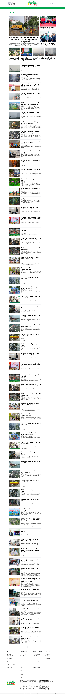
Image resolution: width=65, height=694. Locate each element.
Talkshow (21, 670)
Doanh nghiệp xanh (48, 657)
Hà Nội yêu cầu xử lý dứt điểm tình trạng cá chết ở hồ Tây (30, 316)
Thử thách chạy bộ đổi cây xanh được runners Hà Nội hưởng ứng (29, 287)
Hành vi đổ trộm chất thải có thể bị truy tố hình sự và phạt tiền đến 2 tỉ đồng (30, 170)
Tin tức (8, 651)
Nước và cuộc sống (23, 651)
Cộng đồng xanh (9, 661)
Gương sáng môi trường (11, 664)
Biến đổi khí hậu (9, 658)
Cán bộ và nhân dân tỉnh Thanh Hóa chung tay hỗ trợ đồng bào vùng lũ (30, 141)
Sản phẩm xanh (47, 658)
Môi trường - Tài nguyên (37, 651)
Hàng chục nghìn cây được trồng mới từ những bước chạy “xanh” (30, 268)
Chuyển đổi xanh (47, 654)
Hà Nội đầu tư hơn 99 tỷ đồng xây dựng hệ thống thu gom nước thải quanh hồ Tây (30, 103)
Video (21, 667)
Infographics (10, 667)
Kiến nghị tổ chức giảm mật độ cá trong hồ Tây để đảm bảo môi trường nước (30, 132)
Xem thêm (24, 646)
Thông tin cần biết (36, 667)
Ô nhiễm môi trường (36, 655)
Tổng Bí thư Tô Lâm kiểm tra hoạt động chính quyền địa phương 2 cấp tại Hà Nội (30, 84)
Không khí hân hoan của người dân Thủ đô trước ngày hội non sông (30, 619)
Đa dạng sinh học (35, 657)
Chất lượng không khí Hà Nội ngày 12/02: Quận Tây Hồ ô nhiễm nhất (30, 113)
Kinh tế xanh (47, 651)
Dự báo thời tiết (22, 677)
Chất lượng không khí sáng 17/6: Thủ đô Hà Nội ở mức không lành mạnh (30, 94)
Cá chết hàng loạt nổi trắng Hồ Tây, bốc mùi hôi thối (30, 344)
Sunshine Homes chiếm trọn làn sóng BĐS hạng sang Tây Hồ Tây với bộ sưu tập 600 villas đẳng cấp (30, 519)
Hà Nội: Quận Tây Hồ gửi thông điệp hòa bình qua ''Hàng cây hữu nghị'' (30, 258)
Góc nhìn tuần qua (23, 671)
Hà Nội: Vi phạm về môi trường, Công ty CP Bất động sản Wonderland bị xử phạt (30, 151)
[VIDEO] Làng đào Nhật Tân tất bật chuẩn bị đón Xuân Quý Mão (30, 297)
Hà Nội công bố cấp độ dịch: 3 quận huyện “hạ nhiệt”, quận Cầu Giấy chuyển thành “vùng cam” (30, 550)
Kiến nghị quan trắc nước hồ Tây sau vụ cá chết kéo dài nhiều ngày (30, 325)
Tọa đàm (21, 674)
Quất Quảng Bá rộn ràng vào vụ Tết (28, 198)
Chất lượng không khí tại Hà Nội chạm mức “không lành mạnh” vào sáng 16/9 (30, 66)
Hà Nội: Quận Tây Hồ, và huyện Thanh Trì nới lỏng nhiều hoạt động (30, 540)
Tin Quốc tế (9, 654)
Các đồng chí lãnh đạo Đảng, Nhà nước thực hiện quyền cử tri (47, 28)
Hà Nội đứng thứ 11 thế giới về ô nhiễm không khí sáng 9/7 (29, 75)
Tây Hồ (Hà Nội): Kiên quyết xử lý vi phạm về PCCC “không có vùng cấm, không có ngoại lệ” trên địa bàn (31, 218)
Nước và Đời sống (22, 655)
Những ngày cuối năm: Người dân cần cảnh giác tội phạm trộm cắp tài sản (30, 208)
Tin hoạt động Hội (10, 655)
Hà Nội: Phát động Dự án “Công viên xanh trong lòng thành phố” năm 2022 (30, 509)
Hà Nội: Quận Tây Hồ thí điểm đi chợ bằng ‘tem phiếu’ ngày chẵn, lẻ (30, 590)
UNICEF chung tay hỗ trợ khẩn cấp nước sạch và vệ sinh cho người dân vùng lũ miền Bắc (26, 59)
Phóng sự (21, 673)
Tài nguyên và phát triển (36, 654)
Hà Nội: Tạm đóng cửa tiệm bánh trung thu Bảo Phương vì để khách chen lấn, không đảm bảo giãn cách (30, 570)
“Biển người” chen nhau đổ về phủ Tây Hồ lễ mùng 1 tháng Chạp (30, 628)
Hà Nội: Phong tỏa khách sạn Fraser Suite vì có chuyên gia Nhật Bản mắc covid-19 (30, 609)
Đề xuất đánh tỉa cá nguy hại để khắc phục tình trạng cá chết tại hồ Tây (30, 122)
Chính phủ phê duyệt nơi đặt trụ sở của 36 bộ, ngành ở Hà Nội (31, 278)
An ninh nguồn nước (23, 654)
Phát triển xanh (9, 665)
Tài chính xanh (47, 655)
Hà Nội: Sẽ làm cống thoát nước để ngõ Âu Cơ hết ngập (31, 500)
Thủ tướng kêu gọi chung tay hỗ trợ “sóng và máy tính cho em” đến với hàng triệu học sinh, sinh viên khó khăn (30, 580)
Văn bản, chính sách (36, 661)
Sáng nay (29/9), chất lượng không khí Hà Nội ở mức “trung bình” (50, 58)
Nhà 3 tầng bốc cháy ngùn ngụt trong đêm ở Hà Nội (31, 161)
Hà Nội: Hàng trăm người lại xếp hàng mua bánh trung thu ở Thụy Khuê (30, 559)
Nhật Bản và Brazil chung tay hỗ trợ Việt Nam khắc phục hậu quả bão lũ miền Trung (14, 59)
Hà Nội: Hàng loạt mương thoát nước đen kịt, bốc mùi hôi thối (31, 248)
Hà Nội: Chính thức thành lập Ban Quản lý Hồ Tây (31, 189)
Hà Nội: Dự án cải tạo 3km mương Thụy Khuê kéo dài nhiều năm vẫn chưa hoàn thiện (31, 239)
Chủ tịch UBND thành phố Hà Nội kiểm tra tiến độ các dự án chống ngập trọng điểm (47, 44)
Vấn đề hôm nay (9, 657)
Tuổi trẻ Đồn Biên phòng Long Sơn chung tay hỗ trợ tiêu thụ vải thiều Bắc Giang (30, 599)
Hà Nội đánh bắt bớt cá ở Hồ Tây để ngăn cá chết (30, 307)
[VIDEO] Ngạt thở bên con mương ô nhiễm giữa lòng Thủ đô (30, 230)
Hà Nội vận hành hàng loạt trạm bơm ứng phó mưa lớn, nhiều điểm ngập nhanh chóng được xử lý (23, 40)
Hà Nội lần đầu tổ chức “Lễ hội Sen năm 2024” (29, 179)
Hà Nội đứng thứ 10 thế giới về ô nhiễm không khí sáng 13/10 (38, 58)
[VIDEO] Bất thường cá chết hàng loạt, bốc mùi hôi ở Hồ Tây (30, 335)
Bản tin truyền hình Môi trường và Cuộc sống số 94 (30, 531)
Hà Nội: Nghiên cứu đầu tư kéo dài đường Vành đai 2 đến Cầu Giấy (30, 637)
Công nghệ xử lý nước (23, 657)
